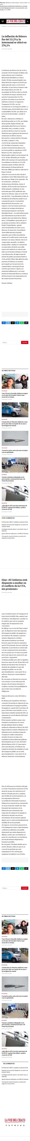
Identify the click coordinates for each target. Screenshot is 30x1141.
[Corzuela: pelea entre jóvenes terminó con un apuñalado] (15, 438)
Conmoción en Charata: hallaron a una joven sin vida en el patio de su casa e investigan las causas (14, 423)
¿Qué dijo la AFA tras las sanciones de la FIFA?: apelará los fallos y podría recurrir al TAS (14, 507)
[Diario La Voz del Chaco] (15, 21)
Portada (4, 26)
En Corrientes (9, 518)
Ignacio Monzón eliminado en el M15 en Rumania (15, 533)
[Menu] (3, 21)
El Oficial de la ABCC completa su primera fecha (15, 522)
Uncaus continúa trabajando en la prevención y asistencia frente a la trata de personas (13, 479)
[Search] (27, 21)
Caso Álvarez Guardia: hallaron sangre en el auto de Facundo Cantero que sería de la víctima (15, 395)
